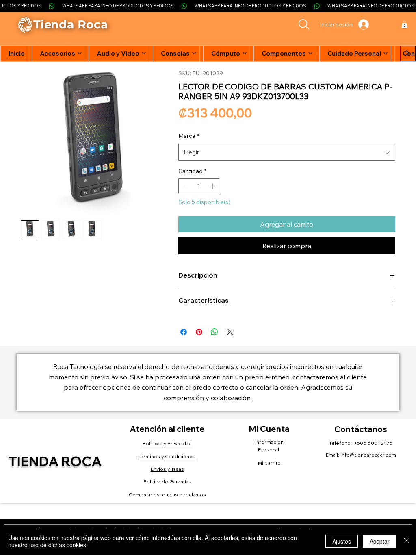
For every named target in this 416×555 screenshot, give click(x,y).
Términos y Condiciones (167, 456)
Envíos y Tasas (167, 469)
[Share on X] (230, 332)
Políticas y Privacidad (167, 443)
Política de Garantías (167, 482)
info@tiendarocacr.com (368, 455)
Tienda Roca (55, 460)
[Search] (304, 24)
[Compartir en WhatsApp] (214, 332)
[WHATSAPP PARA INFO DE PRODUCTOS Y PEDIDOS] (208, 6)
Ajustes (341, 541)
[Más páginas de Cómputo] (245, 53)
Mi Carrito (269, 463)
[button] (404, 24)
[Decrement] (185, 186)
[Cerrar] (406, 541)
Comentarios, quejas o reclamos (167, 495)
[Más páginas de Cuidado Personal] (386, 53)
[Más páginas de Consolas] (194, 53)
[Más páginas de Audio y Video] (144, 53)
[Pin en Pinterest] (199, 332)
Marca (188, 135)
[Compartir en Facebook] (183, 332)
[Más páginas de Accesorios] (80, 53)
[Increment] (213, 186)
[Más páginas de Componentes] (310, 53)
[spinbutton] (199, 186)
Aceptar (380, 541)
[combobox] (286, 152)
